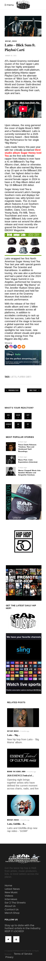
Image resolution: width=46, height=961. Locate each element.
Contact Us (12, 909)
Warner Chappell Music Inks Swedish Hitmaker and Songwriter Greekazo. (29, 472)
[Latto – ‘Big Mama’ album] (23, 717)
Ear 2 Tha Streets (15, 902)
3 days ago (22, 442)
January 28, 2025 (11, 56)
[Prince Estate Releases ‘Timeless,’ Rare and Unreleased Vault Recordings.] (11, 446)
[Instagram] (11, 347)
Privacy (9, 957)
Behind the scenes (14, 771)
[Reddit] (19, 347)
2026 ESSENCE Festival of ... (20, 775)
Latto (14, 376)
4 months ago (31, 772)
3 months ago (24, 731)
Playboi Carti (24, 376)
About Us (10, 906)
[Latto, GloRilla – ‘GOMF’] (23, 805)
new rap (8, 41)
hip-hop (10, 731)
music (16, 731)
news (23, 771)
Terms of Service (23, 953)
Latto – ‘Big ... (13, 735)
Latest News (12, 889)
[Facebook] (15, 347)
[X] (7, 347)
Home (8, 885)
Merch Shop (12, 913)
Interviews (11, 899)
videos (14, 41)
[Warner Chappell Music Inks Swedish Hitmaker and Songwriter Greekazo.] (11, 471)
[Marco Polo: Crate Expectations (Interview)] (11, 459)
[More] (23, 347)
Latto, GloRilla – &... (16, 824)
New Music (11, 892)
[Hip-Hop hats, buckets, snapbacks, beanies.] (23, 244)
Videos (9, 895)
